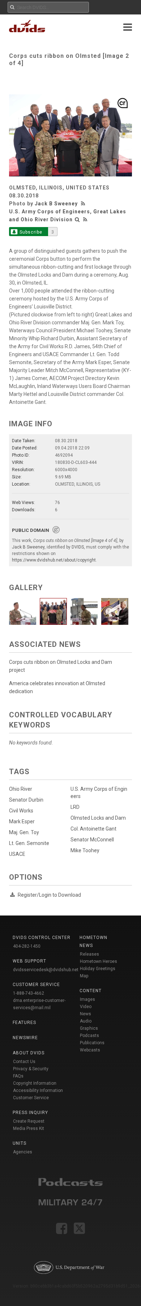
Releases (89, 954)
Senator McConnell (92, 839)
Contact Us (24, 1061)
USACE (17, 854)
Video (85, 1006)
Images (87, 999)
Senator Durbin (26, 800)
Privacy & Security (30, 1068)
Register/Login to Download (49, 895)
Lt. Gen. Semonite (29, 843)
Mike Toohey (84, 850)
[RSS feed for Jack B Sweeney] (84, 203)
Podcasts (89, 1035)
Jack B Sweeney (56, 203)
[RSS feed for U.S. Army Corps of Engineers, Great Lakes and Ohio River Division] (85, 219)
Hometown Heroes (98, 961)
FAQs (18, 1076)
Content (91, 990)
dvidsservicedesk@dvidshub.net (45, 969)
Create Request (28, 1121)
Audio (85, 1021)
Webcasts (90, 1050)
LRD (75, 807)
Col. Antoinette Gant (93, 829)
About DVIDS (28, 1052)
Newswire (25, 1037)
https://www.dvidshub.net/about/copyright (54, 560)
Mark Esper (22, 821)
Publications (92, 1042)
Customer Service (31, 1097)
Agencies (22, 1152)
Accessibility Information (38, 1090)
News (85, 1013)
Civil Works (21, 811)
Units (19, 1143)
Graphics (89, 1028)
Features (24, 1022)
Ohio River (20, 789)
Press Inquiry (30, 1112)
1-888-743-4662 (28, 993)
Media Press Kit (28, 1128)
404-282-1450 (26, 946)
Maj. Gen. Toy (24, 832)
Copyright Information (34, 1083)
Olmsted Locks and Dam (98, 818)
